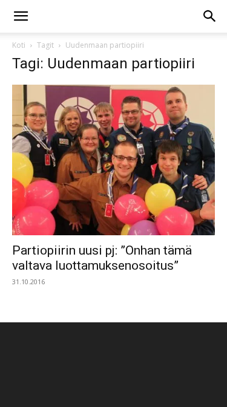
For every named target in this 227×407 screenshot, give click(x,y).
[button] (20, 16)
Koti (18, 45)
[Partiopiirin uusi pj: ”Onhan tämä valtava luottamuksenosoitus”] (113, 160)
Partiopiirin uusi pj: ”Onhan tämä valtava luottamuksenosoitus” (102, 258)
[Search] (210, 16)
